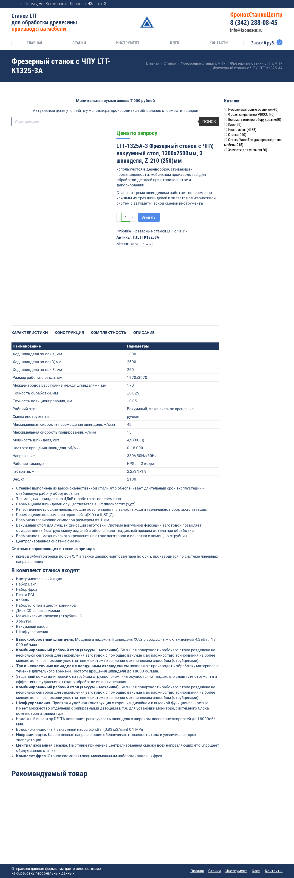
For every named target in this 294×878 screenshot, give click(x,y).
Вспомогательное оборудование (254, 119)
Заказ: (266, 43)
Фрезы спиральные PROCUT (251, 114)
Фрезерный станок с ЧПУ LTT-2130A (36, 824)
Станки (147, 244)
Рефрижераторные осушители (253, 109)
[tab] (29, 330)
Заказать (148, 217)
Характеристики (29, 332)
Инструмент (242, 129)
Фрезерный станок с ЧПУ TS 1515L (194, 824)
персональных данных (54, 873)
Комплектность (108, 332)
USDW (134, 244)
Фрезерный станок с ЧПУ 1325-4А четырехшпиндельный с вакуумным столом (141, 829)
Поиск (209, 121)
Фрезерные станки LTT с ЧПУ (159, 231)
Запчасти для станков (247, 150)
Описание (144, 332)
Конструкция (69, 332)
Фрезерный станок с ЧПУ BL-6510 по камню (89, 824)
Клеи (234, 124)
